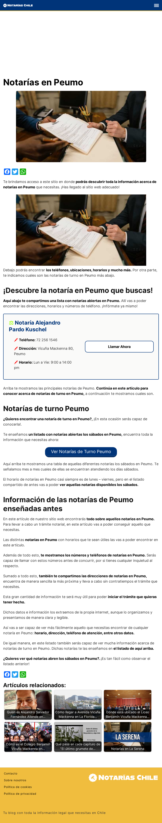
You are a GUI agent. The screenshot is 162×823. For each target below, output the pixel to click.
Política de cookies (18, 787)
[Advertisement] (81, 47)
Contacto (10, 773)
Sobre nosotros (15, 780)
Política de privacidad (20, 793)
